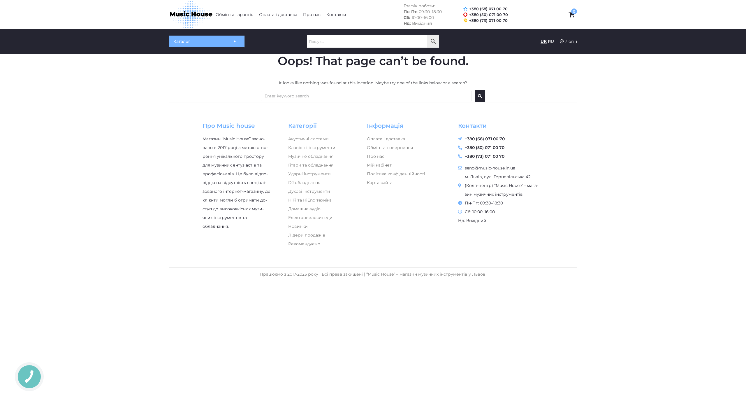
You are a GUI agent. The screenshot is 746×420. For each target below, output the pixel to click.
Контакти (472, 125)
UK (544, 41)
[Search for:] (366, 96)
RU (551, 41)
